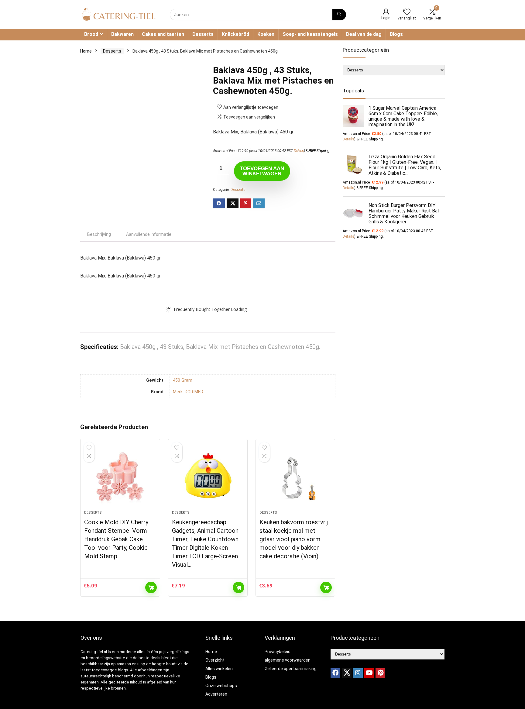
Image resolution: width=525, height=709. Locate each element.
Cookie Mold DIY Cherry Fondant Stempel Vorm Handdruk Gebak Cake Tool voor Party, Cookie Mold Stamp (116, 539)
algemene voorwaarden (288, 660)
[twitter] (347, 673)
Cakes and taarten (163, 34)
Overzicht (215, 660)
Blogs (396, 34)
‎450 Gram (182, 380)
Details (299, 151)
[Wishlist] (406, 12)
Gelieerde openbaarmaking (291, 668)
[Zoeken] (339, 14)
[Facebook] (335, 673)
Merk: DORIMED (188, 391)
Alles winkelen (219, 668)
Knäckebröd (235, 34)
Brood (91, 34)
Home (86, 51)
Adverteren (216, 694)
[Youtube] (369, 673)
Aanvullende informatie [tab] (148, 234)
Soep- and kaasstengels (310, 34)
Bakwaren (122, 34)
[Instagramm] (358, 673)
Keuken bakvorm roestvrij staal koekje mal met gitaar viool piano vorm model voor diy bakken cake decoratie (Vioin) (293, 539)
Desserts (203, 34)
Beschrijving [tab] (99, 234)
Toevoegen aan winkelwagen (262, 171)
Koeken (265, 34)
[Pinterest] (380, 673)
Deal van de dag (364, 34)
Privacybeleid (277, 651)
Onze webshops (221, 685)
